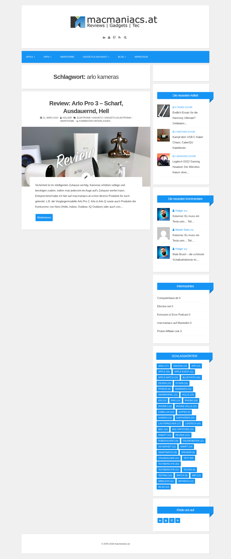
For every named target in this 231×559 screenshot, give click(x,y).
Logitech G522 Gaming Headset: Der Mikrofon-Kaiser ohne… (186, 167)
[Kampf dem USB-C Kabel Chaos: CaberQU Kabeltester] (163, 135)
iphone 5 (165, 406)
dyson (182, 383)
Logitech (193, 423)
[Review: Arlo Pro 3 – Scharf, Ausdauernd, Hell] (86, 157)
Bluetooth (191, 377)
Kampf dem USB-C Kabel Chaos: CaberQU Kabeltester (188, 142)
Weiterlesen (44, 217)
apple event (183, 371)
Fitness (164, 389)
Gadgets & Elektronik (117, 118)
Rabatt (164, 435)
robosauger (168, 441)
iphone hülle (186, 406)
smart (186, 446)
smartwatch (167, 452)
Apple (29, 57)
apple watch (168, 377)
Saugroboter (193, 441)
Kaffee (184, 412)
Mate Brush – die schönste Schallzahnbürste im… (188, 257)
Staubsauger (168, 458)
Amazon (180, 366)
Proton (161, 331)
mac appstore (183, 429)
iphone (191, 400)
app (195, 366)
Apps (46, 57)
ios (162, 400)
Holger (67, 118)
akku (163, 366)
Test (188, 458)
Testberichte (168, 469)
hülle (188, 394)
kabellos (166, 412)
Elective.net (164, 306)
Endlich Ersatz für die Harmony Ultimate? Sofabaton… (185, 118)
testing (165, 475)
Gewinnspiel (168, 394)
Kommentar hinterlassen (94, 121)
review (183, 435)
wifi (196, 475)
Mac (163, 429)
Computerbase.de (167, 297)
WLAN (163, 487)
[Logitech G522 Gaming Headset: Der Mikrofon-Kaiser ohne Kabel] (163, 159)
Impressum (141, 57)
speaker (188, 452)
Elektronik (84, 118)
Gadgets (97, 118)
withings (185, 481)
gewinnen (183, 389)
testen (189, 469)
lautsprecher (169, 423)
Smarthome (67, 57)
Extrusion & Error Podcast (172, 314)
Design (164, 383)
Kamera (165, 418)
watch (182, 475)
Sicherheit (167, 446)
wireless (166, 481)
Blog (121, 57)
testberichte (168, 464)
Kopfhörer (185, 418)
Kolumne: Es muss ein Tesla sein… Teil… (186, 218)
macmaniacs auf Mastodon (173, 322)
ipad (175, 400)
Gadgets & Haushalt (95, 57)
